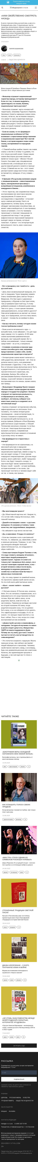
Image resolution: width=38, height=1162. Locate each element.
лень (3, 55)
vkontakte (12, 1111)
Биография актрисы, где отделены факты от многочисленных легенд (17, 758)
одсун (5, 1037)
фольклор (17, 55)
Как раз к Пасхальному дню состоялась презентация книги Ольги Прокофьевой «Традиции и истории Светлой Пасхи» (16, 918)
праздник (12, 927)
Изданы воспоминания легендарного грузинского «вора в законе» (15, 971)
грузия (5, 980)
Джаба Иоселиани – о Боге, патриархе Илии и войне (15, 966)
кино (5, 766)
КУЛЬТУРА (26, 1097)
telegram (4, 1111)
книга (9, 55)
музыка (5, 872)
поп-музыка (14, 872)
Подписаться (19, 1079)
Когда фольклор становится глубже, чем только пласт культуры (18, 811)
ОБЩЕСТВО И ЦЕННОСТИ (17, 59)
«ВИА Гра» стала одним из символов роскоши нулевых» (17, 859)
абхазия (18, 980)
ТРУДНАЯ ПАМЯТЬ (7, 1100)
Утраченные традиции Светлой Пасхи (17, 911)
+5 (24, 980)
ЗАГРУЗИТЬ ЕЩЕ (19, 1046)
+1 (28, 766)
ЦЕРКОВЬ (4, 1097)
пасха (5, 927)
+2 (23, 1037)
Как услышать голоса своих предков (16, 806)
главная (3, 59)
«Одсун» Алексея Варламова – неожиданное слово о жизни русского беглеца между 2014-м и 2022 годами (18, 1027)
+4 (25, 819)
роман (11, 1037)
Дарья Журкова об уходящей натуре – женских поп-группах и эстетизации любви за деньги (18, 864)
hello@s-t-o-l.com (7, 1123)
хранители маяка (8, 819)
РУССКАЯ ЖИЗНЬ (15, 1097)
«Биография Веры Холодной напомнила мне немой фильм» (17, 753)
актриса (23, 766)
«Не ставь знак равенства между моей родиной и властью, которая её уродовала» (18, 1020)
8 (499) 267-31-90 (21, 1123)
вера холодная (13, 766)
